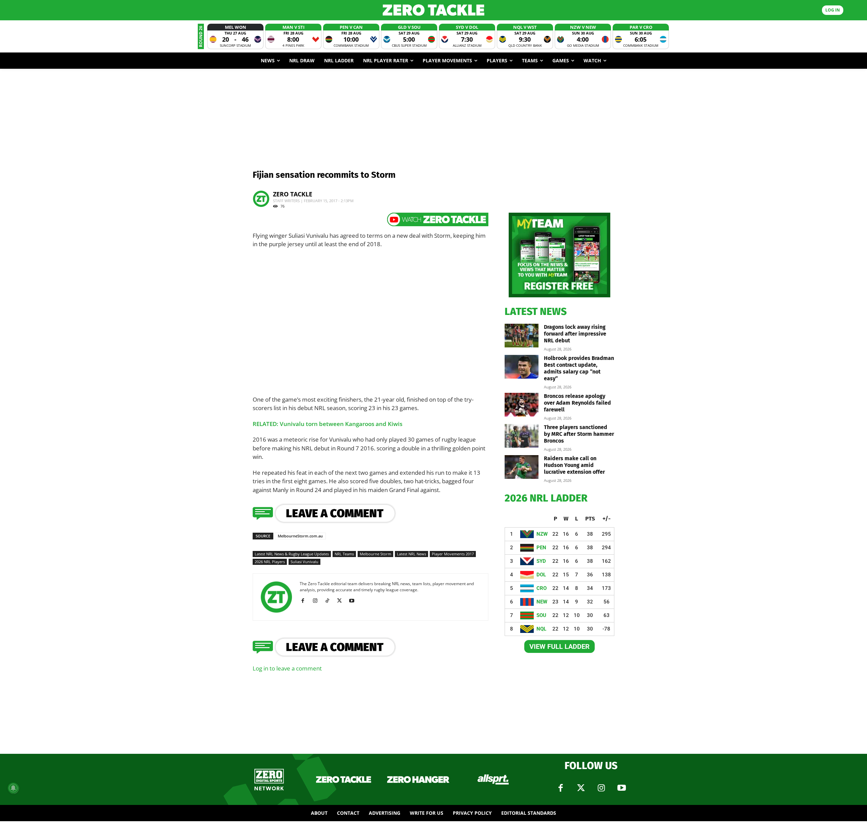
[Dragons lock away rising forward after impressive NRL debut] (521, 335)
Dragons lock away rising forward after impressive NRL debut (575, 334)
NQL (541, 629)
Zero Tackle (292, 194)
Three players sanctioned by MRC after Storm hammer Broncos (579, 434)
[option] (235, 36)
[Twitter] (580, 788)
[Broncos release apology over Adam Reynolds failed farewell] (521, 405)
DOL (541, 575)
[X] (341, 601)
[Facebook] (305, 601)
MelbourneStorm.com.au (300, 535)
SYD (541, 561)
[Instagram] (317, 601)
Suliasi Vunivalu (304, 561)
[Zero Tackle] (433, 10)
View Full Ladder (559, 646)
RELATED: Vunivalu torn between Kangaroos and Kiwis (327, 424)
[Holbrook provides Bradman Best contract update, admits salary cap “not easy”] (521, 367)
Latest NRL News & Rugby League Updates (292, 553)
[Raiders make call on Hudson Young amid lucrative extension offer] (521, 467)
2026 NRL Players (270, 561)
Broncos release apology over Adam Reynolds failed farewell (577, 403)
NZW (542, 534)
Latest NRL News (411, 553)
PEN (541, 548)
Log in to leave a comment (287, 668)
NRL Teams (344, 553)
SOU (541, 615)
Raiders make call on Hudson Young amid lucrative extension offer (574, 465)
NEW (541, 602)
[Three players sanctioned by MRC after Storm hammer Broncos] (521, 436)
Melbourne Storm (375, 553)
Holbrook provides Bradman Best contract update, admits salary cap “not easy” (579, 368)
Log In (832, 10)
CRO (541, 588)
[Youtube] (354, 601)
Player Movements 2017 (453, 553)
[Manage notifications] (13, 788)
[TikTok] (329, 601)
